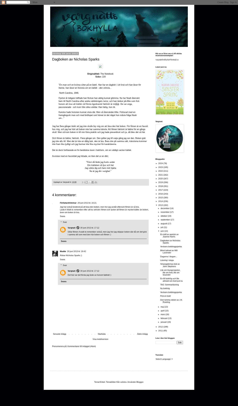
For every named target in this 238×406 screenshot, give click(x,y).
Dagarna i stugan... (168, 256)
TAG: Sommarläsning (169, 285)
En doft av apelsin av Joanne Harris (169, 235)
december (165, 208)
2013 (160, 205)
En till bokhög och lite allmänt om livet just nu (171, 279)
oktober (164, 216)
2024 (160, 163)
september (165, 220)
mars (163, 314)
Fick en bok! (165, 296)
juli (162, 227)
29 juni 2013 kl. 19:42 (76, 251)
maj (162, 307)
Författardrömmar (68, 203)
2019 (160, 182)
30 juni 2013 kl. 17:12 (89, 228)
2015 (160, 197)
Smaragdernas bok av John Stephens (170, 265)
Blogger (139, 382)
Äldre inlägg (142, 334)
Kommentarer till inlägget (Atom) (82, 346)
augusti (164, 223)
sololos (123, 382)
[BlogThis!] (86, 182)
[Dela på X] (89, 182)
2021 (160, 175)
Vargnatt (71, 228)
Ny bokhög (165, 288)
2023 (160, 167)
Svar (65, 222)
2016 (160, 194)
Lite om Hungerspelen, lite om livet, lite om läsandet (170, 272)
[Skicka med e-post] (83, 182)
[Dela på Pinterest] (95, 182)
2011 (160, 331)
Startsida (102, 334)
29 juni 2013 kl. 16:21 (87, 203)
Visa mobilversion (100, 339)
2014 (160, 201)
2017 (160, 190)
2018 (160, 186)
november (165, 212)
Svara (62, 216)
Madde (63, 251)
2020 (160, 179)
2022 (160, 171)
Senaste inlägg (59, 334)
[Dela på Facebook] (92, 182)
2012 (160, 327)
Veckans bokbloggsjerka (171, 246)
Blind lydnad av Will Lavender (169, 251)
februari (164, 318)
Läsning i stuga (167, 260)
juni (162, 231)
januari (164, 322)
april (163, 311)
